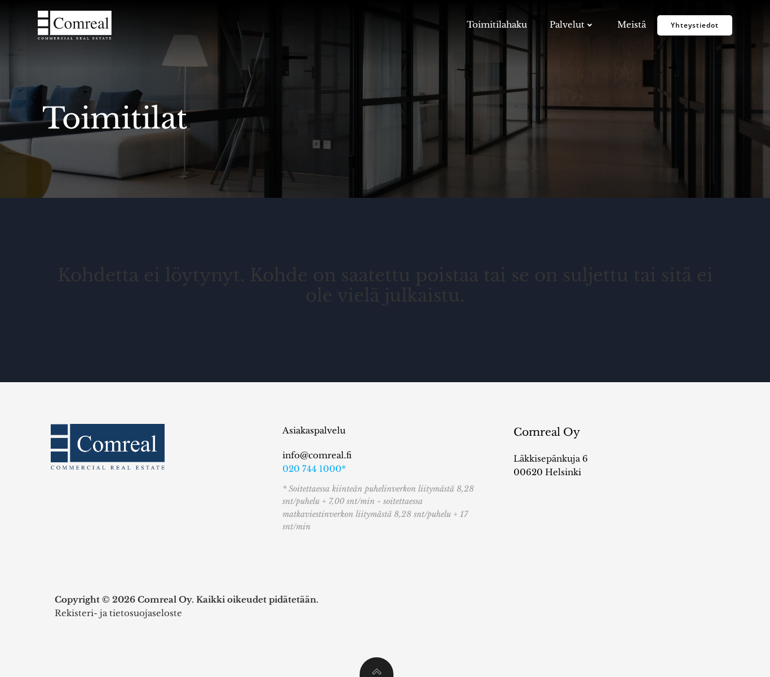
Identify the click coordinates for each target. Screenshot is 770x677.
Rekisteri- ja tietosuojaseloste (118, 613)
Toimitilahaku (497, 24)
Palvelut (567, 24)
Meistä (631, 24)
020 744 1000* (314, 468)
